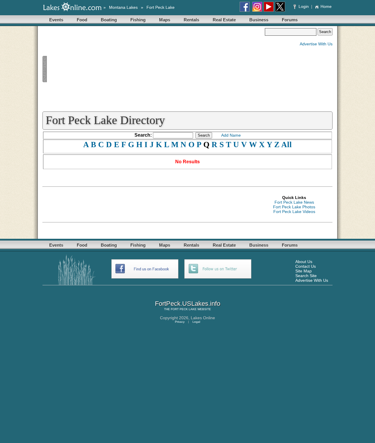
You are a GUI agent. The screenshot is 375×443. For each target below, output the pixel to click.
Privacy (180, 321)
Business (258, 19)
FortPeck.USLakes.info (187, 303)
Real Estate (224, 19)
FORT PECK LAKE (184, 309)
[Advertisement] (153, 69)
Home (326, 6)
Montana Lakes (123, 7)
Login (303, 6)
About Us (303, 261)
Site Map (303, 271)
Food (82, 19)
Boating (109, 19)
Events (56, 19)
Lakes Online (203, 317)
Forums (290, 19)
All (286, 144)
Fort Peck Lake (160, 7)
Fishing (138, 19)
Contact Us (305, 266)
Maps (164, 19)
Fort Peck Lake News (294, 202)
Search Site (306, 275)
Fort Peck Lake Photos (294, 207)
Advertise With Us (316, 44)
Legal (196, 321)
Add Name (231, 135)
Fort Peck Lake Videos (294, 211)
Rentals (191, 19)
